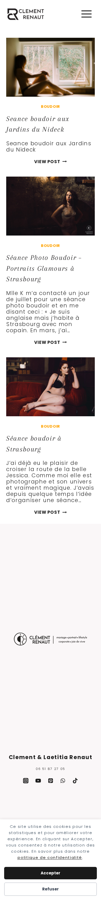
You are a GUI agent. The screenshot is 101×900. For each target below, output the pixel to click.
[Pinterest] (50, 780)
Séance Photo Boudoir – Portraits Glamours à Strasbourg (44, 268)
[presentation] (50, 67)
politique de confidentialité (50, 857)
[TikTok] (75, 780)
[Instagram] (25, 780)
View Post (50, 162)
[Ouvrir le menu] (86, 13)
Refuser (50, 889)
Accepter (50, 873)
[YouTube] (38, 780)
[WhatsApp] (62, 780)
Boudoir (50, 106)
